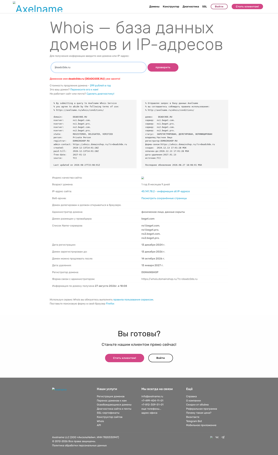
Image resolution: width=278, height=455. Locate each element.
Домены (154, 6)
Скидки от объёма (197, 404)
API (99, 425)
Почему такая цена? (198, 412)
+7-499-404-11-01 (152, 400)
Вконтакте (192, 416)
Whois (100, 421)
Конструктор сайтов (109, 416)
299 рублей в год (100, 85)
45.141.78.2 (148, 191)
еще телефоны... (151, 408)
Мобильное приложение (201, 425)
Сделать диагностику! (100, 93)
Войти (219, 6)
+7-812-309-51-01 (152, 404)
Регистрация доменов (111, 396)
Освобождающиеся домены (114, 404)
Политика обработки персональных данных (79, 445)
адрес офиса (149, 412)
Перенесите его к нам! (84, 89)
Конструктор (171, 6)
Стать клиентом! (247, 6)
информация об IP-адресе (173, 191)
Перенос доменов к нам (112, 400)
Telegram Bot (194, 421)
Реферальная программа (201, 408)
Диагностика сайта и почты (114, 408)
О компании (193, 400)
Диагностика (191, 6)
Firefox (110, 303)
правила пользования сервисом (133, 299)
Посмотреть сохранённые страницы (164, 198)
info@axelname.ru (152, 396)
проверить (163, 67)
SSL (204, 6)
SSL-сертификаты (108, 412)
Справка (191, 396)
